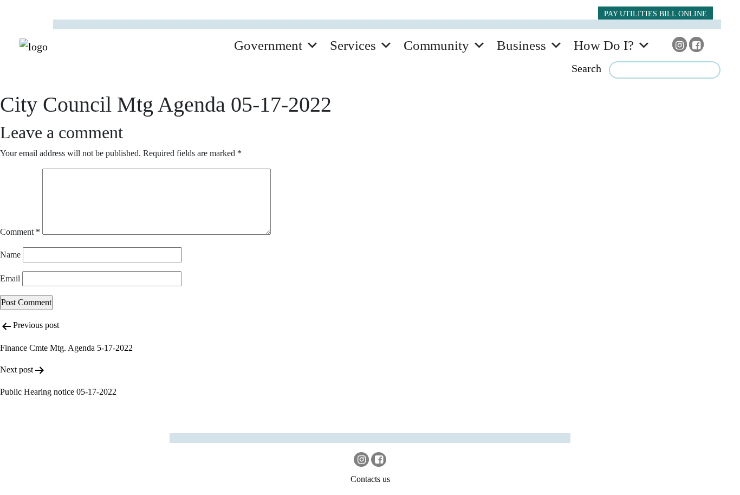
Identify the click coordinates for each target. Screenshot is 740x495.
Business (521, 45)
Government (268, 45)
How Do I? (604, 45)
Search (586, 68)
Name (10, 254)
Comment (20, 231)
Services (353, 45)
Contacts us (370, 479)
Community (436, 45)
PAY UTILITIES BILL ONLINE (655, 13)
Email (10, 278)
